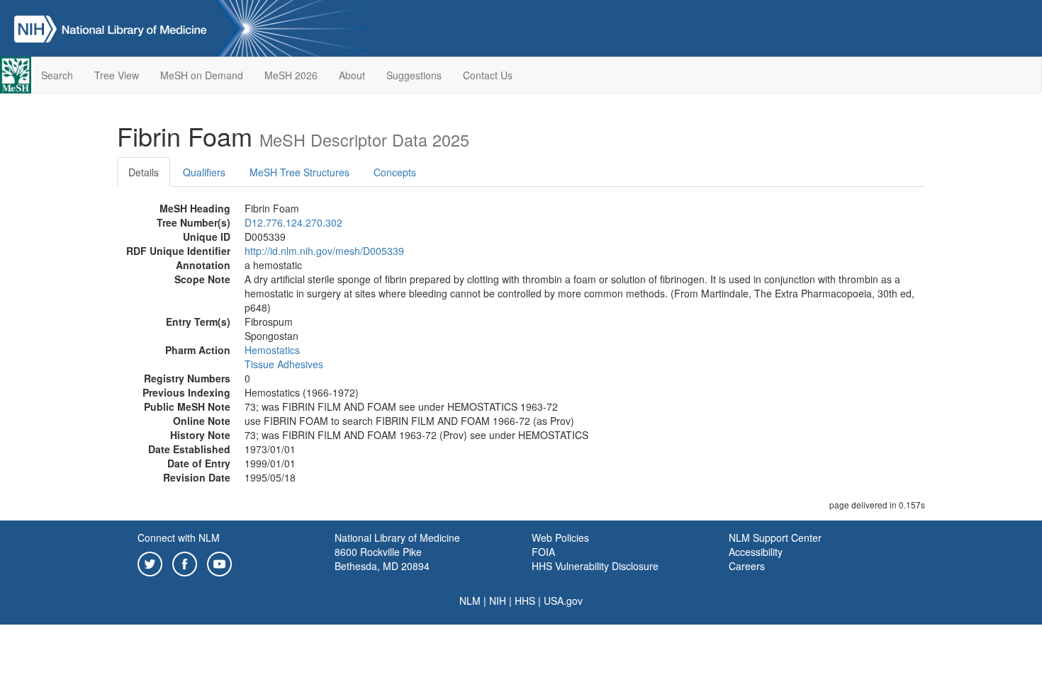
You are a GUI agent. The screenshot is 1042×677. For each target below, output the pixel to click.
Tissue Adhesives (284, 364)
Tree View (116, 75)
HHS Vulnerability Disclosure (595, 566)
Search (57, 75)
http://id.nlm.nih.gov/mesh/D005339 (324, 251)
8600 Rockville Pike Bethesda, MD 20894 (382, 559)
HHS (525, 600)
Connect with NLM (179, 537)
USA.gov (563, 600)
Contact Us (487, 75)
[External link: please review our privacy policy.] (150, 562)
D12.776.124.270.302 (293, 222)
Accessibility (756, 552)
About (352, 75)
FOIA (543, 552)
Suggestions (414, 75)
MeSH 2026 (291, 75)
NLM (470, 600)
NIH (497, 600)
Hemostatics (272, 350)
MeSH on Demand (201, 75)
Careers (747, 566)
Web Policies (560, 537)
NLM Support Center (775, 537)
